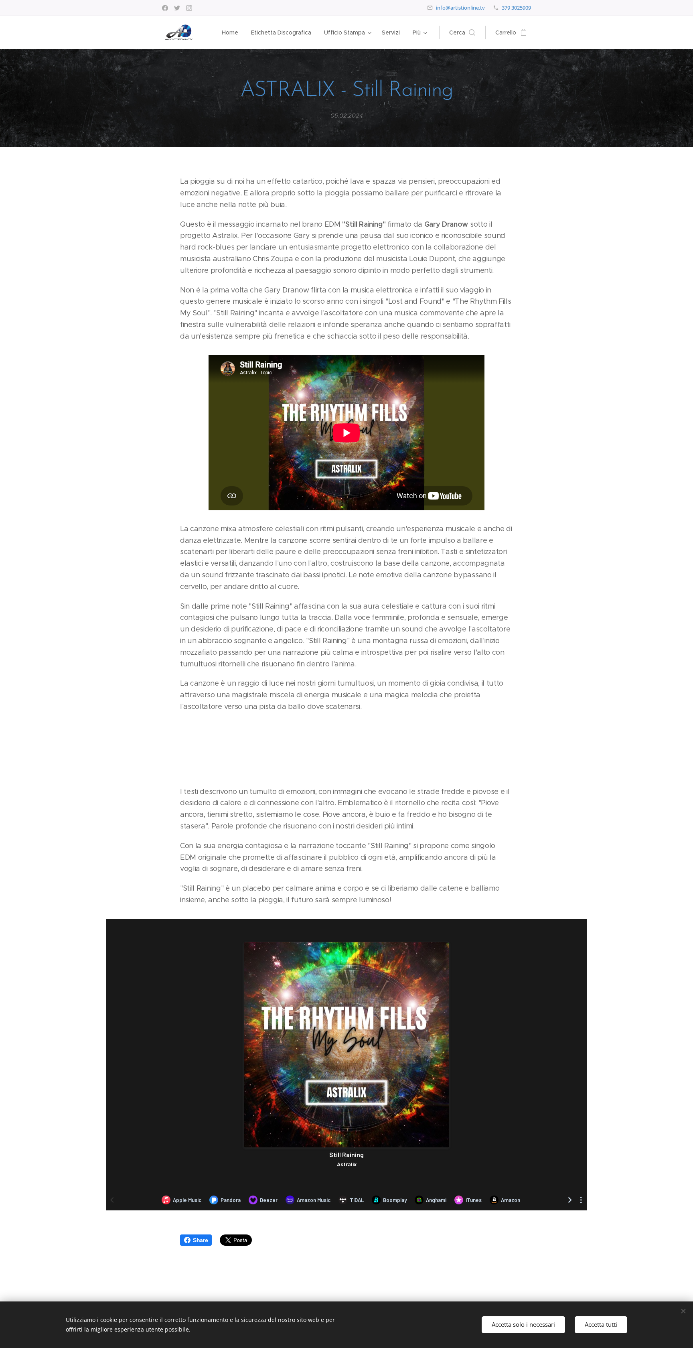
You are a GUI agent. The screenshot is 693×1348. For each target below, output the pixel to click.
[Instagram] (189, 8)
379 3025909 (516, 7)
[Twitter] (177, 8)
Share (200, 1240)
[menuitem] (232, 32)
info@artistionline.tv (460, 7)
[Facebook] (165, 8)
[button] (462, 32)
